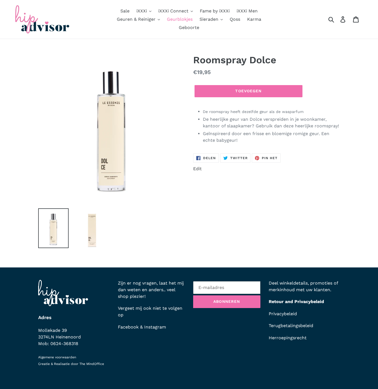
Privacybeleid (283, 313)
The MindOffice (91, 364)
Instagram (155, 327)
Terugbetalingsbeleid (291, 325)
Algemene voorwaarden (57, 357)
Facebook (128, 327)
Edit (197, 168)
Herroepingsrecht (288, 337)
